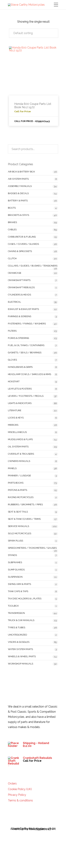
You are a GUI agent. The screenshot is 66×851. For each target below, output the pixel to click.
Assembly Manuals (20, 186)
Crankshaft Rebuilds (21, 287)
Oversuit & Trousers (21, 454)
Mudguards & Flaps (20, 439)
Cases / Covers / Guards (23, 244)
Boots (12, 207)
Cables (12, 229)
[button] (33, 33)
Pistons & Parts (17, 490)
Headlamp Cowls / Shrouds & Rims (29, 374)
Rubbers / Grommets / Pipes (25, 504)
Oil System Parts (18, 446)
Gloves (12, 359)
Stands (12, 555)
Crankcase (14, 273)
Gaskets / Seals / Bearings (24, 352)
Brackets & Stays (18, 215)
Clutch (12, 258)
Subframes (15, 562)
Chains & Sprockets (20, 251)
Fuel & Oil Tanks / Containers (26, 345)
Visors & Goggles (18, 642)
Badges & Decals (18, 193)
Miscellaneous (17, 432)
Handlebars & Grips (20, 367)
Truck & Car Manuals (21, 620)
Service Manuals (18, 526)
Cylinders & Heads (19, 294)
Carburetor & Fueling (22, 236)
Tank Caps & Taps (18, 591)
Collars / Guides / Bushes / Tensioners (32, 265)
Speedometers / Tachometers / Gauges (32, 548)
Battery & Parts (18, 200)
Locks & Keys (16, 417)
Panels (12, 468)
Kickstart (14, 381)
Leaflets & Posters (20, 388)
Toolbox (13, 605)
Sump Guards (16, 569)
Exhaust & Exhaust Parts (23, 309)
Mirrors (13, 425)
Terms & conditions (20, 800)
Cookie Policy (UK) (20, 789)
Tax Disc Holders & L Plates (24, 598)
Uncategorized (17, 634)
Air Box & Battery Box (21, 171)
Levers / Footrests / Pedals (25, 396)
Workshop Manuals (20, 663)
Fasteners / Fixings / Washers (27, 323)
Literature (14, 410)
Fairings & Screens (19, 316)
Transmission (16, 613)
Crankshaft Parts (19, 280)
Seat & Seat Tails (18, 511)
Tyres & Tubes (16, 627)
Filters (12, 330)
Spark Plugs (15, 540)
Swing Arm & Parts (19, 584)
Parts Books (15, 482)
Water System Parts (20, 649)
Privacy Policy (17, 794)
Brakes (12, 222)
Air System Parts (18, 179)
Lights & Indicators (20, 403)
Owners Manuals (19, 461)
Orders (12, 783)
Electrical (14, 302)
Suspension (15, 577)
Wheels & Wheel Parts (22, 656)
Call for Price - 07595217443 (32, 121)
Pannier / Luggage (19, 475)
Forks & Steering (18, 338)
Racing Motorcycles (20, 497)
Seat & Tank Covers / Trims (24, 519)
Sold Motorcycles (19, 533)
